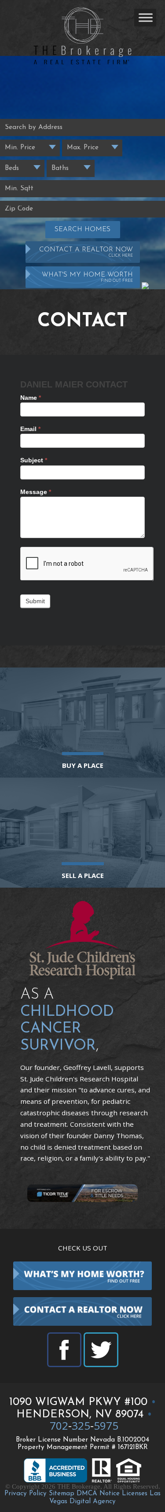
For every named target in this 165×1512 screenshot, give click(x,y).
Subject (33, 460)
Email (30, 428)
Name (30, 397)
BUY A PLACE (82, 765)
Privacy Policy (25, 1493)
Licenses (134, 1493)
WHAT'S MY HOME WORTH (87, 277)
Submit (35, 601)
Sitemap (61, 1493)
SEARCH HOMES (82, 229)
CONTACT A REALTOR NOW (86, 252)
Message (35, 491)
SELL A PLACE (83, 875)
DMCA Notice (98, 1493)
